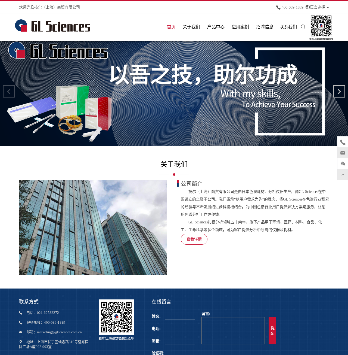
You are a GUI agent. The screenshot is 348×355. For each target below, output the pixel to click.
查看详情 (194, 239)
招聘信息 (265, 27)
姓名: (156, 316)
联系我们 (288, 27)
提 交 (272, 330)
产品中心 (216, 27)
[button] (339, 91)
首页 (171, 27)
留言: (205, 314)
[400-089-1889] (343, 143)
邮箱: (156, 341)
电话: (156, 329)
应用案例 (240, 27)
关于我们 (191, 27)
